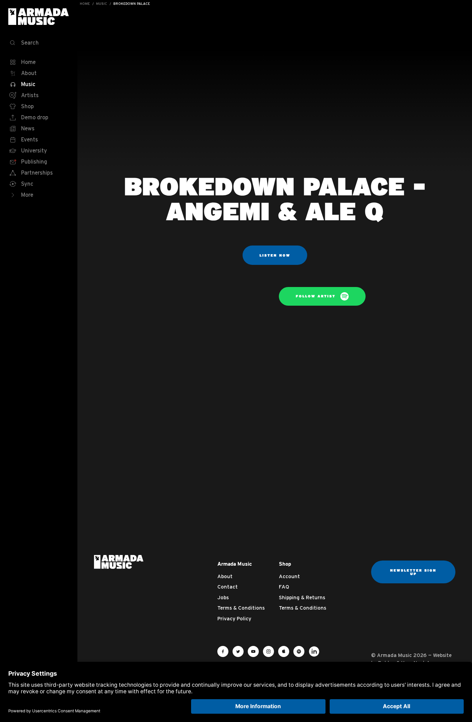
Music (101, 4)
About (225, 576)
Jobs (223, 597)
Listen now (274, 255)
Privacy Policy (234, 618)
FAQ (284, 587)
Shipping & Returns (302, 597)
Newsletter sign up (413, 572)
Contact (227, 587)
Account (289, 576)
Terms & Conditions (241, 608)
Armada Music (38, 16)
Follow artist (317, 296)
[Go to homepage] (118, 561)
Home (85, 4)
